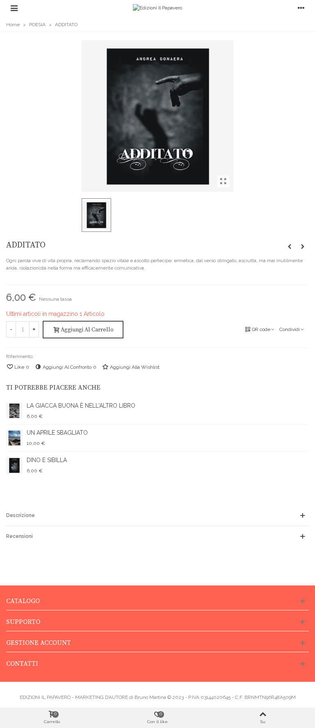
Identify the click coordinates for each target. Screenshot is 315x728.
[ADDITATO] (223, 181)
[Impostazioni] (301, 8)
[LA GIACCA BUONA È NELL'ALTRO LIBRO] (14, 410)
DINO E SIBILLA (47, 460)
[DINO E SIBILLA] (14, 465)
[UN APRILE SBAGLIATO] (303, 246)
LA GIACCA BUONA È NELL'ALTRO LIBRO (81, 405)
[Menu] (14, 8)
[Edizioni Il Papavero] (157, 8)
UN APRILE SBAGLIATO (57, 432)
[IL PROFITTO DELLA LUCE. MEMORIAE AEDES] (289, 246)
